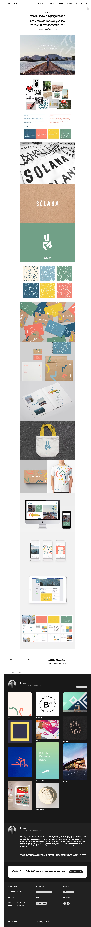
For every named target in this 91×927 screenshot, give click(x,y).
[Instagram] (82, 3)
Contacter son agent (76, 871)
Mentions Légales (66, 917)
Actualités (51, 3)
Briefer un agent (41, 903)
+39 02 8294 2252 (21, 908)
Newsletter (70, 892)
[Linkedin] (68, 903)
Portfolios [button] (40, 3)
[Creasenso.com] (13, 3)
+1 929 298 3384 (20, 904)
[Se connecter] (86, 3)
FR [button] (76, 3)
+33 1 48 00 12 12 (21, 902)
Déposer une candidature (43, 892)
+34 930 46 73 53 (21, 906)
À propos (60, 3)
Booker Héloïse (82, 686)
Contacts (69, 3)
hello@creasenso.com (15, 891)
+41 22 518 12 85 (20, 905)
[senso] (2, 3)
